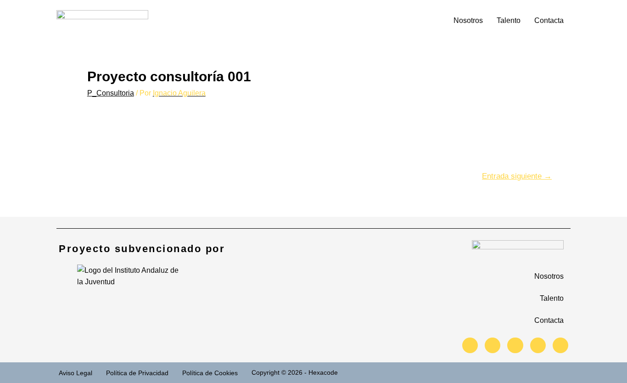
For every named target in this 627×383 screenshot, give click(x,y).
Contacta (549, 20)
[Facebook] (515, 345)
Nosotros (468, 20)
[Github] (560, 345)
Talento (509, 20)
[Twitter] (470, 345)
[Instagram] (492, 345)
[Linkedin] (538, 345)
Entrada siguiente (517, 176)
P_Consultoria (110, 93)
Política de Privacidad (137, 373)
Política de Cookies (210, 373)
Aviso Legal (75, 373)
